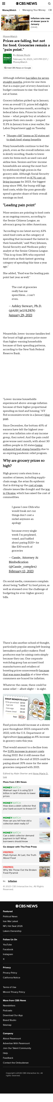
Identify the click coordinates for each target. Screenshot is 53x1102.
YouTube (7, 944)
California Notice (11, 977)
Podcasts (7, 1010)
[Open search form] (49, 3)
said (28, 128)
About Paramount (12, 1038)
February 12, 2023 (21, 571)
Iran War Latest (10, 921)
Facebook (8, 949)
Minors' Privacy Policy (14, 992)
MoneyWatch (9, 10)
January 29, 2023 (20, 315)
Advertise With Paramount (16, 1043)
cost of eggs (35, 485)
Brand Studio (9, 1020)
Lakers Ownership (12, 931)
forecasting (24, 737)
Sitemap (7, 1025)
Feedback (8, 1058)
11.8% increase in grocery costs (26, 751)
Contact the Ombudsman (16, 1063)
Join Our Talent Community (17, 1048)
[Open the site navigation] (9, 3)
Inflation (12, 881)
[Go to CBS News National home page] (26, 3)
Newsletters (9, 1005)
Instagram (8, 954)
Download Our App (13, 1015)
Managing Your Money (34, 10)
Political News (10, 916)
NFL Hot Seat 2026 (13, 926)
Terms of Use (9, 987)
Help (5, 1053)
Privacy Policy (10, 973)
